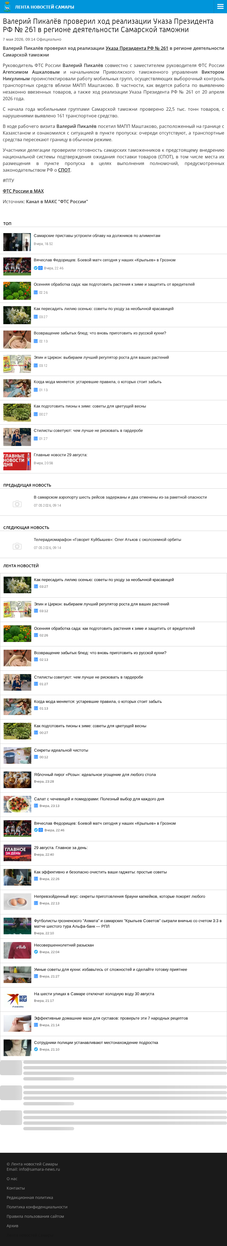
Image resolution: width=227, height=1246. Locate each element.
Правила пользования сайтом (35, 1216)
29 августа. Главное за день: (61, 847)
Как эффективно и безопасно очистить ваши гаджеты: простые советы (100, 872)
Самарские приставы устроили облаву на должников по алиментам (97, 235)
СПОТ (64, 170)
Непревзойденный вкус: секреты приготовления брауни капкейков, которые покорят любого (119, 896)
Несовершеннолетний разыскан (64, 945)
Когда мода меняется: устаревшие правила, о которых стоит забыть (98, 382)
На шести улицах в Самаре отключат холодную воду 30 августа (94, 994)
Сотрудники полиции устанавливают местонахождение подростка (96, 1042)
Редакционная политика (30, 1197)
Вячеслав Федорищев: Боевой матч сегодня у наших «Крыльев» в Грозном (105, 260)
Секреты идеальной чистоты (61, 750)
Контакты (16, 1188)
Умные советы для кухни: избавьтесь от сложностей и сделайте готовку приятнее (110, 969)
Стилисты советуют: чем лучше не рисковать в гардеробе (88, 430)
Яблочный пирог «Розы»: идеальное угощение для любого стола (95, 774)
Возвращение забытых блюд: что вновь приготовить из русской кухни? (100, 333)
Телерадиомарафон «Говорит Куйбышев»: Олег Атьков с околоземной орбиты (107, 539)
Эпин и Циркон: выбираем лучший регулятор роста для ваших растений (101, 357)
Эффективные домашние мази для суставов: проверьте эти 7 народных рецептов (111, 1018)
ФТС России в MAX (23, 191)
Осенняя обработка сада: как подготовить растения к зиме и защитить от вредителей (114, 284)
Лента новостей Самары (30, 1235)
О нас (12, 1178)
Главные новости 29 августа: (60, 455)
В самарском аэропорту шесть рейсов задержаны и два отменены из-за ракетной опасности (120, 497)
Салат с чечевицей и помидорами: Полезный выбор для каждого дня (99, 799)
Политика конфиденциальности (37, 1206)
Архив (12, 1225)
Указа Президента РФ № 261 (137, 48)
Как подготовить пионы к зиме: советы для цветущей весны (90, 406)
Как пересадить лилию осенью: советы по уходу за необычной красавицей (104, 308)
